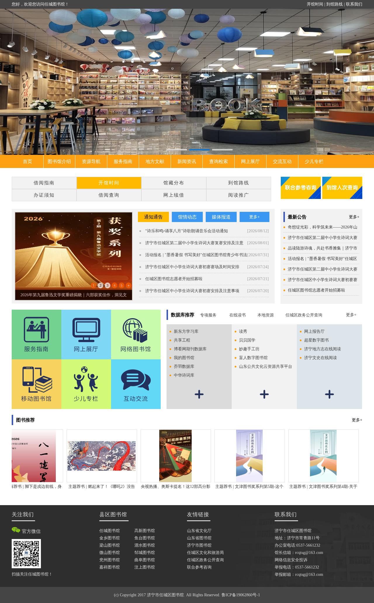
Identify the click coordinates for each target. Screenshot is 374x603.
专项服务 (209, 315)
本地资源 (265, 315)
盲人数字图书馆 (253, 358)
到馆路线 (334, 4)
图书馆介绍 (59, 161)
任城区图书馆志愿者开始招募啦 (316, 290)
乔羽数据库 (184, 366)
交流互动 (282, 161)
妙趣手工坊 (249, 349)
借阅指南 (44, 182)
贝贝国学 (247, 340)
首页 (27, 161)
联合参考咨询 (199, 567)
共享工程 (182, 340)
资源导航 (91, 161)
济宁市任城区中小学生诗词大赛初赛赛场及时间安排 (192, 267)
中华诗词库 (184, 375)
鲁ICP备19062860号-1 (240, 595)
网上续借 (173, 195)
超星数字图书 (316, 340)
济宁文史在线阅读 (320, 358)
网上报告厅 (314, 331)
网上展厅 (250, 161)
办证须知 (44, 195)
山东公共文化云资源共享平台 (265, 366)
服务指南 (123, 161)
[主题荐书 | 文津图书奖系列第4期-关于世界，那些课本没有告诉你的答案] (310, 455)
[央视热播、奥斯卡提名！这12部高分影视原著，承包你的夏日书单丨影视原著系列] (161, 455)
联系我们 (354, 4)
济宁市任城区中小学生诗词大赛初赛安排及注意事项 (192, 291)
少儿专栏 (314, 161)
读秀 (243, 331)
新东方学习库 (186, 331)
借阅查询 (109, 195)
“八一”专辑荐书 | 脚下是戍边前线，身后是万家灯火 (73, 295)
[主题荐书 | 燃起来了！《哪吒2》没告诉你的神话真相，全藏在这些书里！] (88, 455)
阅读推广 (238, 195)
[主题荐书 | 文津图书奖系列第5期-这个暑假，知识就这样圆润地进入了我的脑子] (236, 455)
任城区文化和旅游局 (205, 552)
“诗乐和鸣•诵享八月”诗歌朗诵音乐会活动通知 (186, 231)
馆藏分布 (173, 182)
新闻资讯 (186, 161)
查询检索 (218, 161)
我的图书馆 (184, 358)
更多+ (354, 217)
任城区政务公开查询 (303, 315)
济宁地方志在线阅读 (322, 349)
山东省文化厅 (199, 531)
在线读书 (237, 315)
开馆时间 (315, 4)
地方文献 (155, 161)
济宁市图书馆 (199, 545)
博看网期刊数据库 (190, 349)
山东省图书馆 (199, 538)
